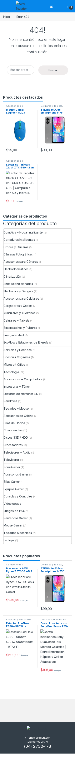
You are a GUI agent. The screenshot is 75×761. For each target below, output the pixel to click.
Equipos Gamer (14, 489)
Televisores (11, 459)
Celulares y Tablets (51, 105)
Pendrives (10, 401)
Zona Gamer (12, 467)
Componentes (13, 430)
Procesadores (13, 445)
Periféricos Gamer (16, 518)
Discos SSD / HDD (16, 437)
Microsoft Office (14, 364)
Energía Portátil (14, 335)
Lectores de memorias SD (21, 394)
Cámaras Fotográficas (18, 254)
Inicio (6, 16)
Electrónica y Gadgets (18, 291)
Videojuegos (12, 503)
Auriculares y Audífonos (19, 313)
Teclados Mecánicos (18, 533)
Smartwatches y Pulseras (20, 327)
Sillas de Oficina (14, 423)
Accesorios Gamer (16, 474)
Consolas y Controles (18, 496)
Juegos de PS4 (14, 511)
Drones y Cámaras (16, 247)
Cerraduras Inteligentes (19, 239)
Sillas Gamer (12, 481)
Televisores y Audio (17, 452)
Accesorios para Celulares (21, 298)
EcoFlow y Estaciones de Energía (26, 342)
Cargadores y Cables (18, 305)
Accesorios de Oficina (18, 415)
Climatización (12, 276)
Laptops (9, 540)
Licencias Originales (17, 357)
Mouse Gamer (13, 525)
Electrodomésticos (16, 269)
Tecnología (11, 372)
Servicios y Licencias (18, 350)
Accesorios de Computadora (14, 107)
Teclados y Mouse (16, 408)
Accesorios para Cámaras (21, 261)
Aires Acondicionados (18, 284)
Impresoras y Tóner (17, 386)
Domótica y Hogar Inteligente (23, 232)
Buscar (52, 6)
